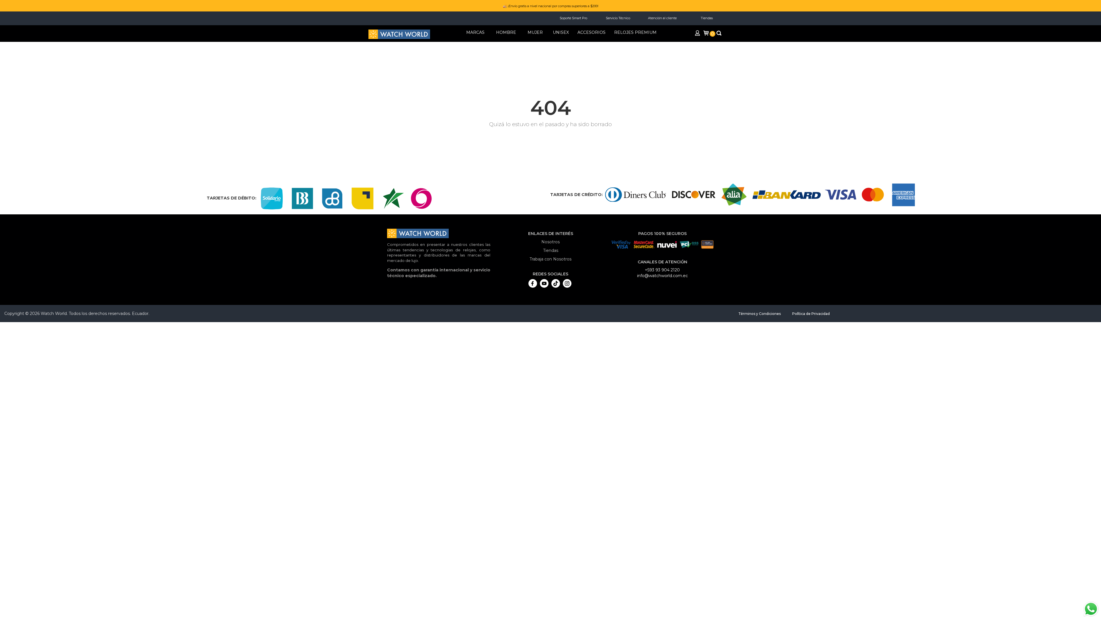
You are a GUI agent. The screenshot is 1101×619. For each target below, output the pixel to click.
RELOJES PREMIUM (635, 32)
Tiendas (707, 18)
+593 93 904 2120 (662, 270)
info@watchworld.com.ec (662, 275)
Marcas (475, 32)
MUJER (535, 32)
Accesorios (591, 32)
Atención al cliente (662, 18)
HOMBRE (506, 32)
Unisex (561, 32)
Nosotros (550, 241)
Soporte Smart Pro (573, 18)
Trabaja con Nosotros (550, 259)
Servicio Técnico (618, 18)
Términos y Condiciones (759, 314)
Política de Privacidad (811, 314)
